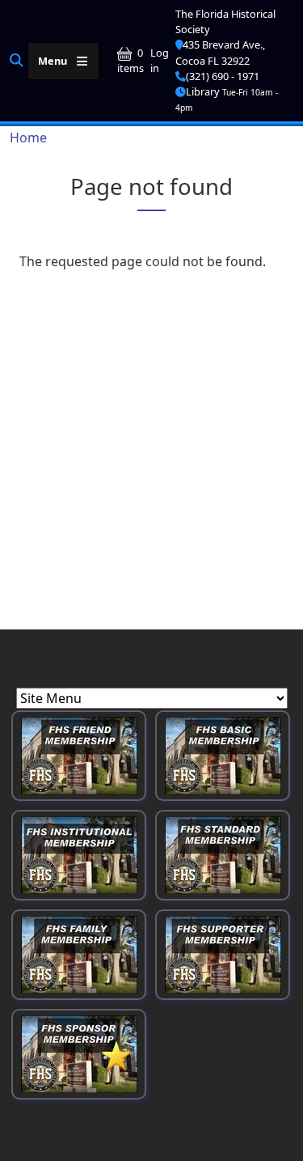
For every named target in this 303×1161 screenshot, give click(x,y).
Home (28, 137)
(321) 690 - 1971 (222, 76)
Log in (159, 60)
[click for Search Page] (16, 60)
